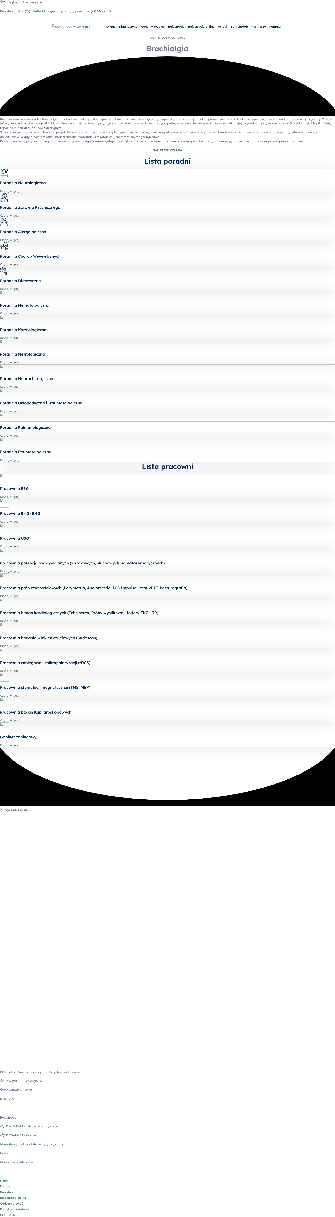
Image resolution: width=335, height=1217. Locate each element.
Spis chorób (239, 26)
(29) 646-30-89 (101, 11)
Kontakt (275, 26)
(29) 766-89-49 (35, 11)
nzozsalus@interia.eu (18, 1162)
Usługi (222, 26)
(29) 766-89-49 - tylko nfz (20, 1135)
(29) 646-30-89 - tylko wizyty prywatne (30, 1126)
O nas (4, 1181)
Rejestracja (176, 26)
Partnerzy (258, 26)
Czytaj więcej (9, 191)
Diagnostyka (128, 26)
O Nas (110, 26)
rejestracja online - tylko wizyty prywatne (33, 1144)
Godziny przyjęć (153, 26)
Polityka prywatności (15, 1209)
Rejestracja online (201, 26)
